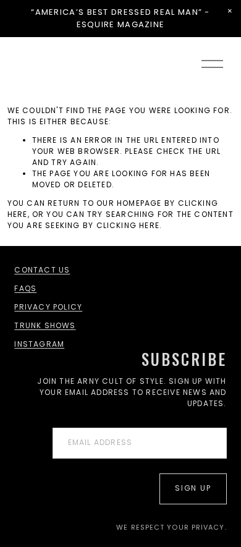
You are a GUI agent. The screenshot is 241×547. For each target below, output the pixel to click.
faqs (25, 288)
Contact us (42, 270)
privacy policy (48, 307)
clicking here (128, 225)
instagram (39, 344)
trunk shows (44, 325)
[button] (230, 11)
